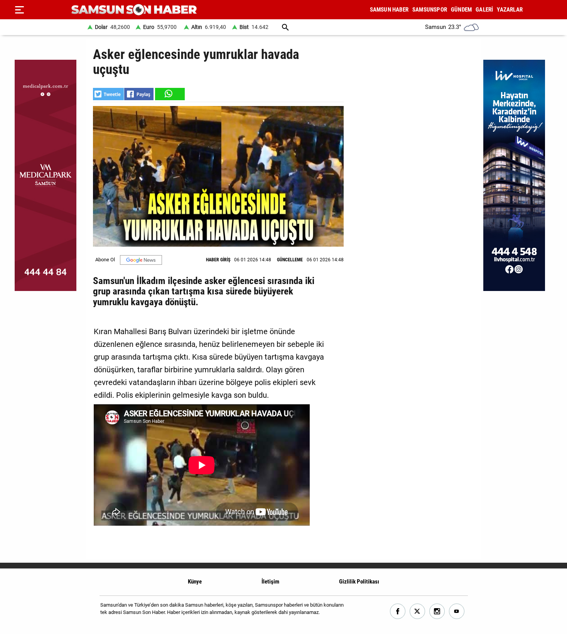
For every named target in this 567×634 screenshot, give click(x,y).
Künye (195, 581)
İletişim (270, 581)
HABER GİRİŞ (218, 259)
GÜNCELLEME (290, 259)
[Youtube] (457, 611)
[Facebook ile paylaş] (139, 94)
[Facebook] (398, 611)
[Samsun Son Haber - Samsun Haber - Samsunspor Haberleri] (134, 9)
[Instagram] (437, 611)
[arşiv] (285, 27)
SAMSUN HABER (389, 9)
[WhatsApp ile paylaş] (169, 94)
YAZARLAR (510, 9)
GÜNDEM (461, 9)
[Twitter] (417, 611)
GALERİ (484, 9)
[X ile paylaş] (108, 94)
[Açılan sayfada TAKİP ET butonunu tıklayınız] (141, 260)
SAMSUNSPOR (429, 9)
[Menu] (19, 9)
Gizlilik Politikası (359, 581)
